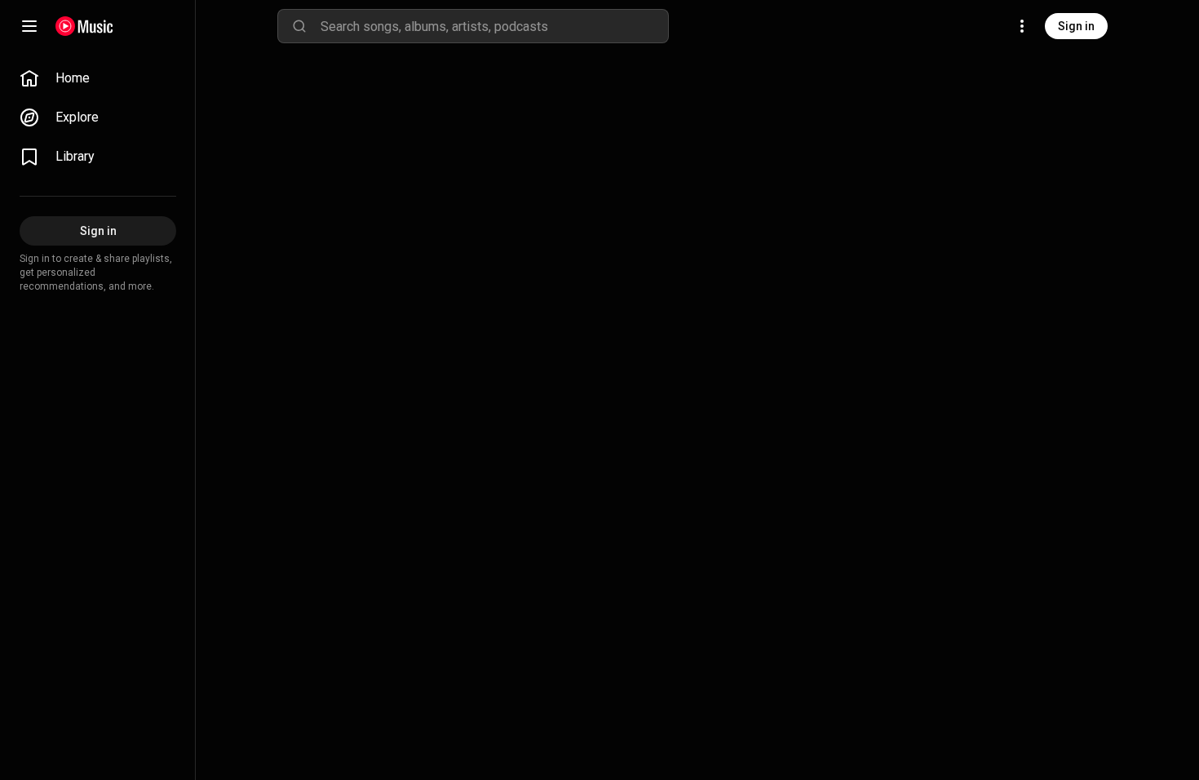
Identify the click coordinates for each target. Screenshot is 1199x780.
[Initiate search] (299, 26)
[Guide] (29, 26)
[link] (98, 78)
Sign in (1076, 26)
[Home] (84, 26)
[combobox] (494, 26)
